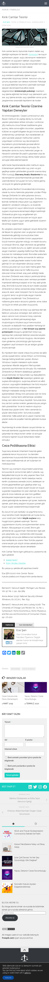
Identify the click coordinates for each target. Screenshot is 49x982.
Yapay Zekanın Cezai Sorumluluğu (30, 871)
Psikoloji (15, 10)
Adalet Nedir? (12, 560)
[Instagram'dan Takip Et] (40, 787)
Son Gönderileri (25, 625)
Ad (6, 740)
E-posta (29, 740)
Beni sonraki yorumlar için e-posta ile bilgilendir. (23, 759)
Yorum (8, 722)
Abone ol (9, 917)
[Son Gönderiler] (36, 824)
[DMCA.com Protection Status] (8, 929)
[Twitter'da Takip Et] (35, 787)
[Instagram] (10, 643)
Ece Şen (6, 22)
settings (27, 973)
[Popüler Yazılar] (13, 824)
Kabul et (8, 978)
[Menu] (45, 3)
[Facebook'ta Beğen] (45, 787)
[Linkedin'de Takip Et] (30, 787)
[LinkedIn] (7, 643)
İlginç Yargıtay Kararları (16, 563)
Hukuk (5, 10)
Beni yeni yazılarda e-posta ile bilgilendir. (20, 767)
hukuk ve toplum (28, 669)
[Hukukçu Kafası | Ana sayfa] (9, 3)
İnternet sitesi (11, 749)
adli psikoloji (15, 669)
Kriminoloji (33, 54)
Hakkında (9, 625)
